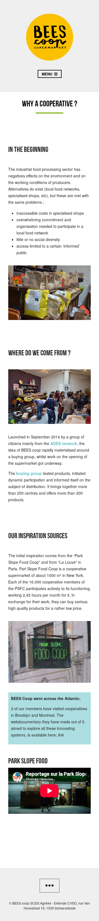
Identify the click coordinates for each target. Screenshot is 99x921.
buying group (29, 473)
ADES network (63, 443)
